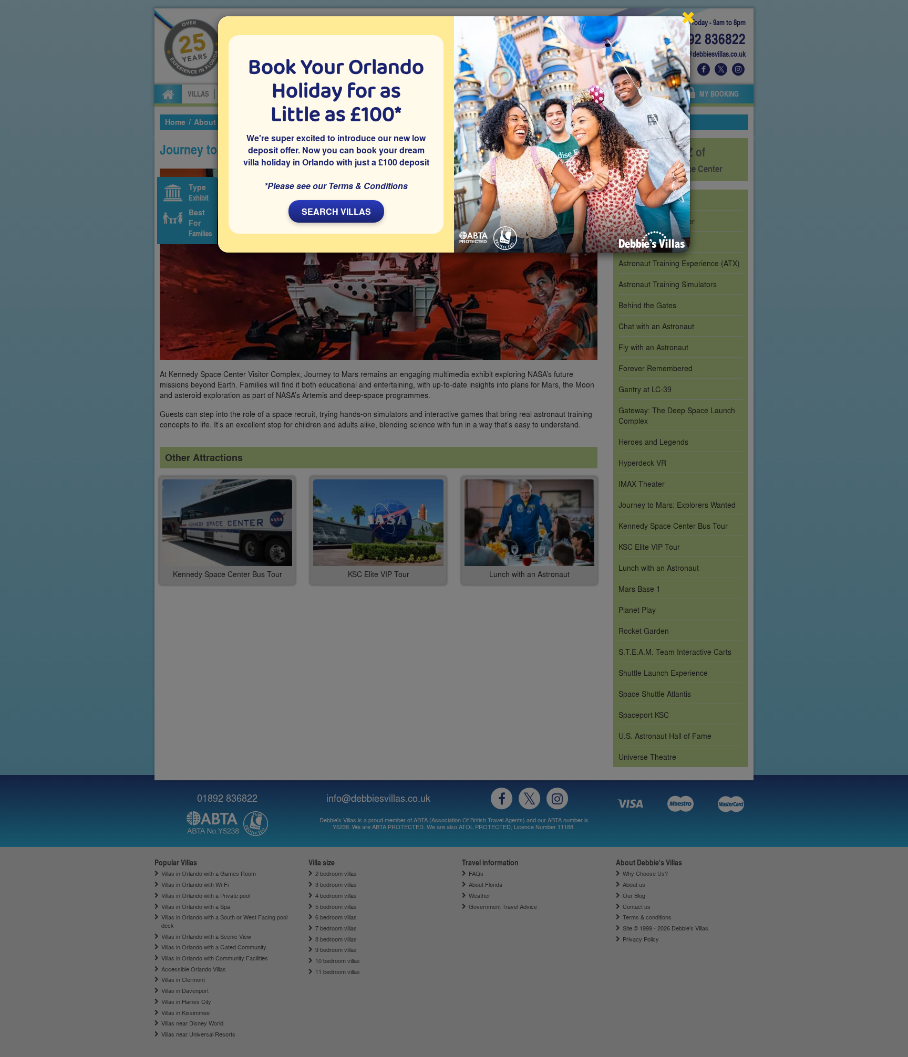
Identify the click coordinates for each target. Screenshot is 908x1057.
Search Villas (336, 211)
